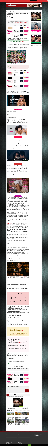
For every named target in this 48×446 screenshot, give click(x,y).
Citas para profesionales (9, 442)
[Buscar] (41, 3)
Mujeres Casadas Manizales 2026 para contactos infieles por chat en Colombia (24, 408)
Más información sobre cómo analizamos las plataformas (20, 22)
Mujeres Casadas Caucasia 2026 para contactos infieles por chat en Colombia (25, 417)
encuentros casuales (23, 349)
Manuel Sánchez (22, 41)
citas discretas (16, 346)
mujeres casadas (20, 342)
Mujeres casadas (20, 434)
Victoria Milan (26, 27)
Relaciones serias (8, 440)
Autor (32, 434)
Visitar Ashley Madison (18, 136)
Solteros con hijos (8, 443)
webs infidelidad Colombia (20, 396)
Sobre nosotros (40, 434)
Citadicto (20, 356)
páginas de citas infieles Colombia (13, 396)
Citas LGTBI (19, 441)
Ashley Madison (26, 34)
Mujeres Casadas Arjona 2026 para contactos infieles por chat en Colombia (18, 417)
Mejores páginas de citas (9, 434)
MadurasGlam (26, 77)
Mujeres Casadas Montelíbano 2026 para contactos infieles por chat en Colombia (25, 425)
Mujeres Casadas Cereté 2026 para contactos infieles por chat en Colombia (18, 424)
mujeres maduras (24, 276)
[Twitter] (37, 3)
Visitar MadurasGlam (18, 196)
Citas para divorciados (21, 440)
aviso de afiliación (14, 67)
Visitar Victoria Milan (18, 109)
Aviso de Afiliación (37, 435)
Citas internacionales (8, 441)
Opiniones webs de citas (9, 435)
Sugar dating (20, 443)
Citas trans (19, 442)
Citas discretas (20, 435)
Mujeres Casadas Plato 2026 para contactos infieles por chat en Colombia (10, 417)
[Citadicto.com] (11, 5)
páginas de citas (23, 330)
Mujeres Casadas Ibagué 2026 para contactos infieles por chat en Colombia (11, 408)
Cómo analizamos (36, 434)
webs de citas (15, 334)
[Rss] (36, 3)
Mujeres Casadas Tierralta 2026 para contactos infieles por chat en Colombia (10, 424)
